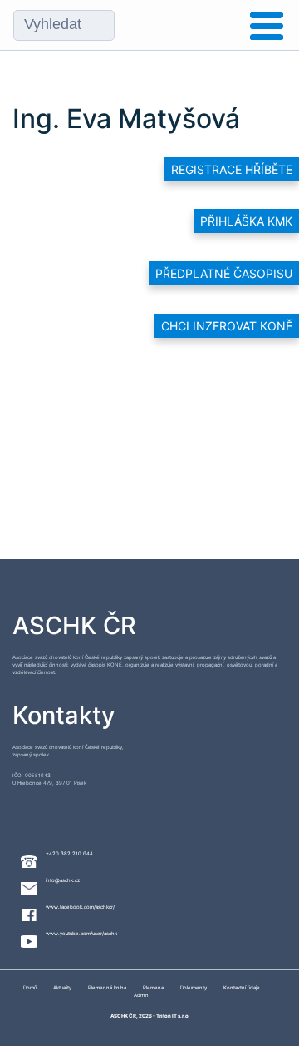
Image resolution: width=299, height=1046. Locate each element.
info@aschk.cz (63, 880)
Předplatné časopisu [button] (223, 273)
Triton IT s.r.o (172, 1016)
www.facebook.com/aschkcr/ (80, 907)
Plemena (153, 987)
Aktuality (62, 987)
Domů (30, 987)
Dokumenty (193, 987)
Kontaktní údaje (241, 987)
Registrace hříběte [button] (231, 169)
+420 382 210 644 (69, 853)
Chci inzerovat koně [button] (226, 326)
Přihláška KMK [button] (246, 221)
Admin (141, 995)
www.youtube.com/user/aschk (81, 933)
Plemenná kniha (107, 987)
